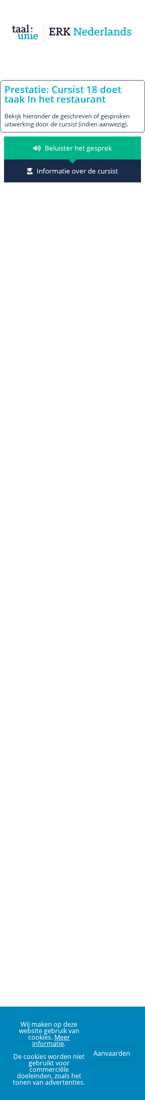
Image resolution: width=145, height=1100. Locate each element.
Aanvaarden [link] (111, 1053)
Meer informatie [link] (51, 1040)
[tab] (72, 147)
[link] (72, 33)
